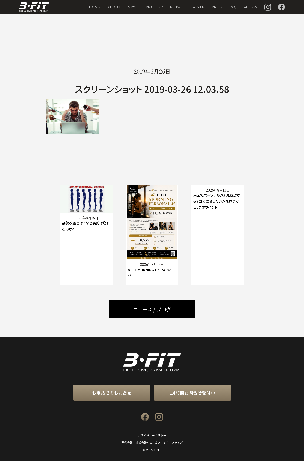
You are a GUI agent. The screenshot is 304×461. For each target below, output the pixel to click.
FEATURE (154, 6)
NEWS (133, 6)
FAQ (233, 6)
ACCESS (250, 6)
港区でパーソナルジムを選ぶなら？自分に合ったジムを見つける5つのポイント (216, 201)
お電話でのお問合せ (111, 392)
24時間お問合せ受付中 (192, 392)
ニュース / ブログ (152, 309)
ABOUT (114, 6)
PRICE (216, 6)
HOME (94, 6)
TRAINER (196, 6)
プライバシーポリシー (152, 435)
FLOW (175, 6)
